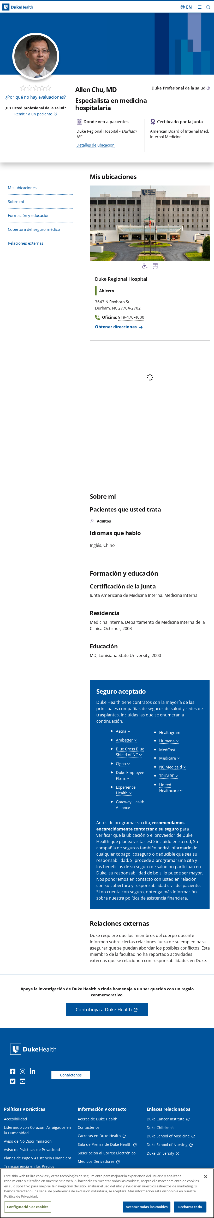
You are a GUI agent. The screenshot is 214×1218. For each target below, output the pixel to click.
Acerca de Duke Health (97, 1118)
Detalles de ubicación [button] (95, 145)
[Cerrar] (205, 1176)
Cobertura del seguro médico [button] (34, 229)
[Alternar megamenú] (199, 7)
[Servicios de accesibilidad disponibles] (145, 267)
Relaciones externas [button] (25, 243)
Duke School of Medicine (168, 1135)
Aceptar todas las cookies (147, 1206)
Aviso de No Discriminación (28, 1141)
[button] (186, 7)
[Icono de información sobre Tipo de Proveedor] (208, 88)
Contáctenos (71, 1075)
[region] (107, 1193)
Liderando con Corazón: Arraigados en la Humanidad (37, 1130)
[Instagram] (24, 1072)
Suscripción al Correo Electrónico (106, 1152)
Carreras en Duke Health (99, 1135)
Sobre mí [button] (16, 201)
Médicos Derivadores (96, 1161)
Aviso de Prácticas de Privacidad (32, 1149)
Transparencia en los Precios (29, 1166)
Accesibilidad (15, 1118)
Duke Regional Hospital (121, 279)
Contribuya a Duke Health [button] (104, 1009)
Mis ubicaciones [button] (22, 187)
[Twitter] (14, 1082)
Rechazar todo (190, 1206)
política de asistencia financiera (156, 898)
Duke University (160, 1153)
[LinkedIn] (34, 1072)
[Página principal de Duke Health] (27, 7)
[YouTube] (24, 1082)
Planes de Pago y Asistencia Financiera (37, 1157)
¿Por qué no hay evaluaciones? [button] (35, 97)
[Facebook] (14, 1072)
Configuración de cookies (27, 1206)
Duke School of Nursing (167, 1144)
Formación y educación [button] (29, 215)
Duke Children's (160, 1127)
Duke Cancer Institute (166, 1118)
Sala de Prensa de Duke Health (105, 1144)
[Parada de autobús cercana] (155, 267)
